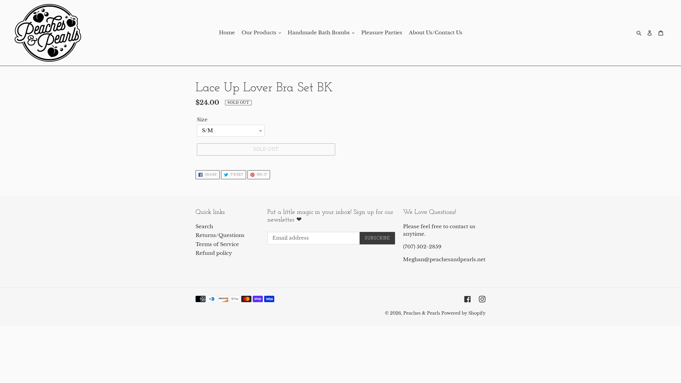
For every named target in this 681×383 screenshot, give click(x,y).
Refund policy (214, 253)
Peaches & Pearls (421, 313)
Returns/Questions (220, 235)
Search (204, 226)
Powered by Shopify (463, 313)
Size (202, 119)
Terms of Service (217, 244)
